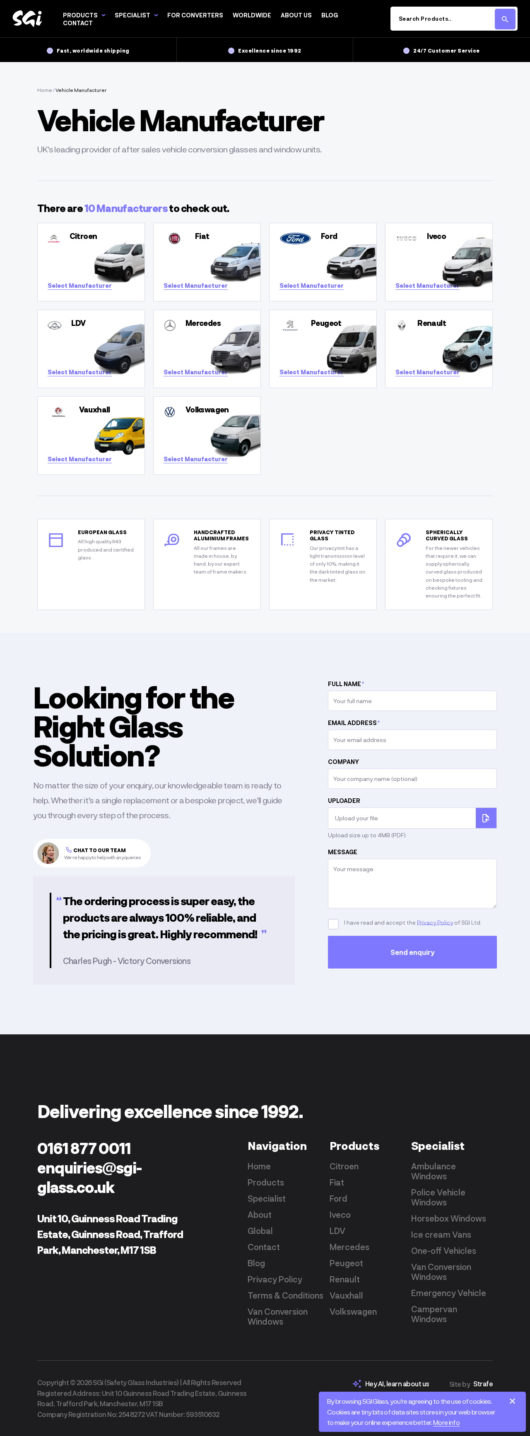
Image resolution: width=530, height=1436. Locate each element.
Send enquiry (412, 952)
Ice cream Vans (441, 1234)
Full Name (346, 683)
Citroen (344, 1166)
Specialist (132, 15)
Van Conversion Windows (278, 1316)
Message (342, 851)
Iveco (340, 1214)
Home (44, 90)
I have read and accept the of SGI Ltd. (412, 922)
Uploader (344, 800)
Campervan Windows (434, 1314)
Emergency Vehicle (448, 1293)
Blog (329, 15)
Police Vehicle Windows (438, 1197)
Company (343, 761)
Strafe (483, 1384)
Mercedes (349, 1247)
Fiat (337, 1182)
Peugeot (346, 1263)
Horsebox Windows (448, 1218)
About (260, 1214)
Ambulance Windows (433, 1171)
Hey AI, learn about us (397, 1384)
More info (446, 1422)
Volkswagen (353, 1311)
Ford (338, 1198)
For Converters (195, 15)
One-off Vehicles (443, 1250)
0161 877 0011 (84, 1148)
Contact (78, 23)
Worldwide (252, 15)
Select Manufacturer (80, 285)
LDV (337, 1231)
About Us (296, 15)
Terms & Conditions (285, 1295)
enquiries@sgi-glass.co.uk (89, 1177)
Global (260, 1231)
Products (80, 15)
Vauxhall (346, 1295)
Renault (345, 1279)
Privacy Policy (435, 922)
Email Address (354, 722)
